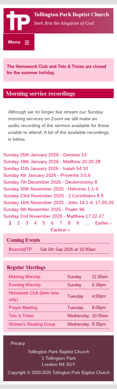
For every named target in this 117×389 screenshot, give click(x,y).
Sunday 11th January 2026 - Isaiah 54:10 (45, 168)
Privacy (18, 343)
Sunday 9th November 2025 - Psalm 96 (43, 209)
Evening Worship (25, 285)
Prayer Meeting (23, 307)
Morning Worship (24, 277)
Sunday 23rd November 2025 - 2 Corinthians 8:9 (53, 195)
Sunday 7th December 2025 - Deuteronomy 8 (50, 182)
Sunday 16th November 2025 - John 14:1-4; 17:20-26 (58, 202)
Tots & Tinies (21, 316)
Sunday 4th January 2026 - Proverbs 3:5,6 (47, 175)
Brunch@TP (20, 249)
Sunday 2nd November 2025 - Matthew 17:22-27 (53, 216)
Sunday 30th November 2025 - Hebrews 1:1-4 (50, 188)
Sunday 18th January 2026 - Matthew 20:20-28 (51, 161)
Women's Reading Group (32, 324)
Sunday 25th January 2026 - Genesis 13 (44, 154)
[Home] (18, 28)
